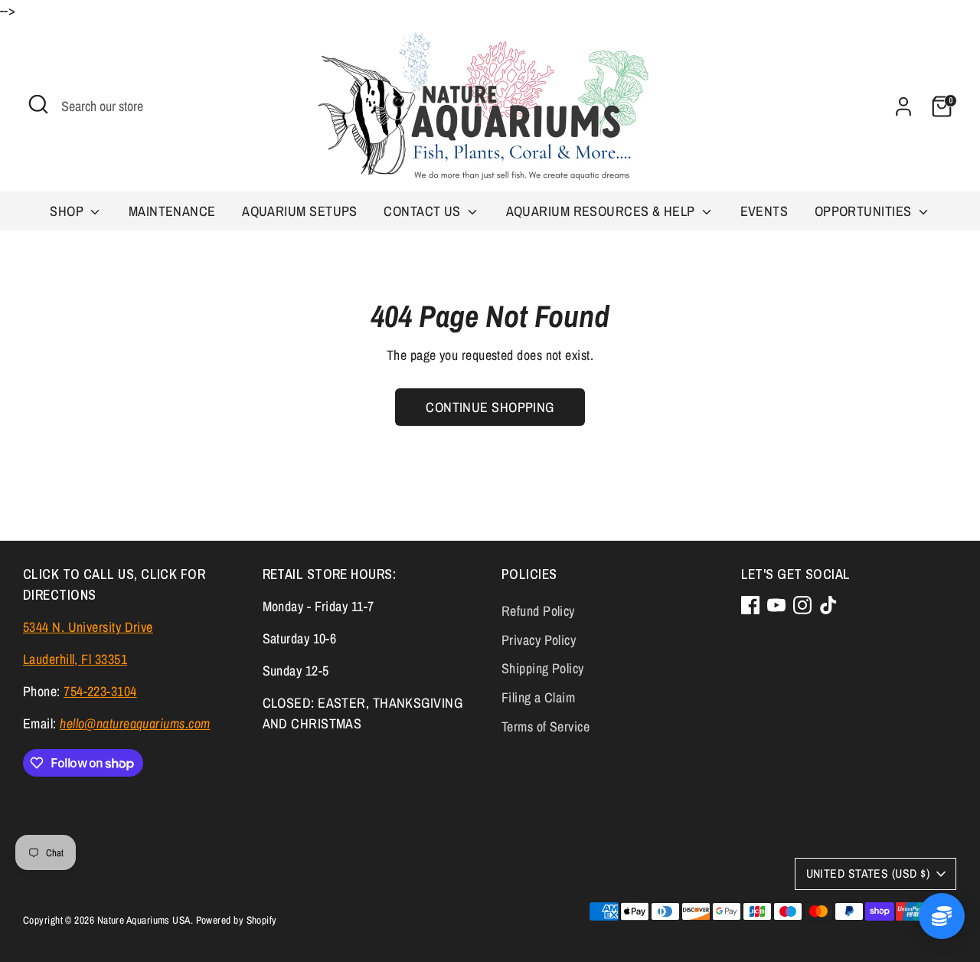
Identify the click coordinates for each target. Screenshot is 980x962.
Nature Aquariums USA (144, 920)
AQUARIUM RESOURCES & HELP (602, 211)
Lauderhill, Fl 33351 (75, 659)
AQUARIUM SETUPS (300, 211)
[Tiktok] (828, 605)
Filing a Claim (538, 697)
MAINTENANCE (172, 211)
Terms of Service (545, 726)
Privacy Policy (538, 640)
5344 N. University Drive (88, 626)
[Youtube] (776, 605)
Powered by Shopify (236, 920)
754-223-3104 (100, 691)
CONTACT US (424, 211)
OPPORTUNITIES (865, 211)
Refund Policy (538, 610)
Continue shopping (490, 407)
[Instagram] (802, 605)
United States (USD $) (867, 873)
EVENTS (764, 211)
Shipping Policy (542, 668)
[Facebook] (750, 605)
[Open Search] (38, 104)
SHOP (68, 211)
